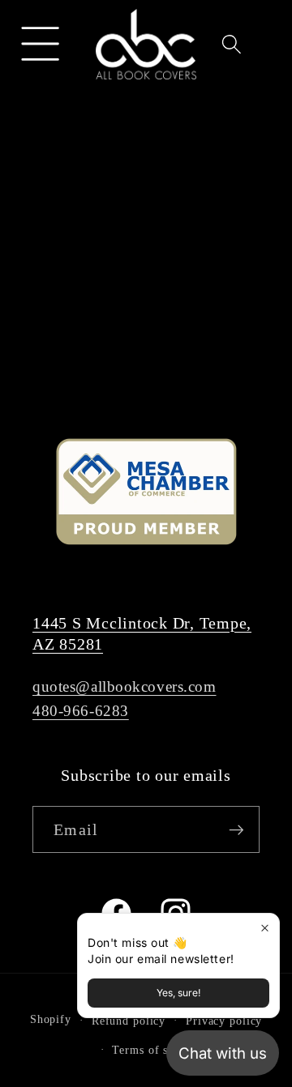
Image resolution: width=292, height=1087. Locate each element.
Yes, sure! (178, 993)
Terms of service (156, 1050)
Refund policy (128, 1021)
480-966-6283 (80, 710)
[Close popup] (265, 928)
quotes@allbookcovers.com (124, 686)
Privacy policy (224, 1021)
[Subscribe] (236, 829)
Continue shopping (145, 314)
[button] (41, 44)
